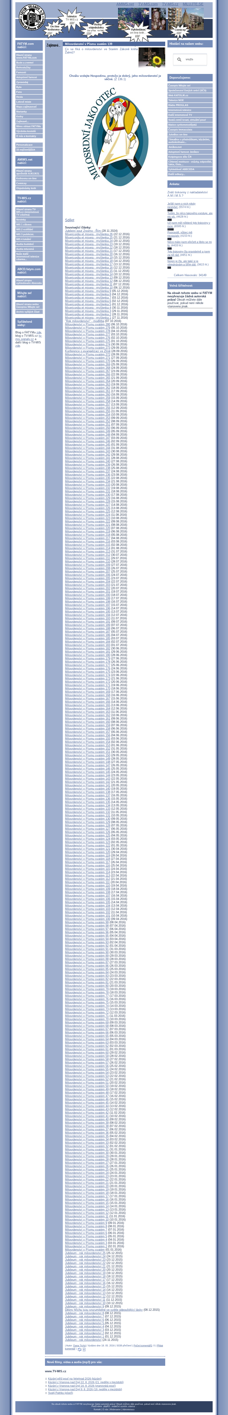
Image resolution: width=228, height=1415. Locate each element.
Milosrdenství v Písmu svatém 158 (87, 728)
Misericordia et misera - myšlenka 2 (88, 314)
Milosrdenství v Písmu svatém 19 (87, 1189)
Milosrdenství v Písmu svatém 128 (87, 825)
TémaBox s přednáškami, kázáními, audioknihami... (189, 140)
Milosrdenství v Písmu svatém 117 (87, 862)
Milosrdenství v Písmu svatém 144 (87, 775)
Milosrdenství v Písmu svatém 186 (87, 635)
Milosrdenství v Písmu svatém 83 (87, 975)
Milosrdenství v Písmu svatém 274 (87, 344)
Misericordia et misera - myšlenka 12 (89, 281)
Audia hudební (25, 244)
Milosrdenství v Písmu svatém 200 (87, 595)
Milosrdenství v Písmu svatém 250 (87, 428)
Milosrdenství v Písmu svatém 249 (87, 431)
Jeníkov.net (175, 147)
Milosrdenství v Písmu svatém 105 (87, 902)
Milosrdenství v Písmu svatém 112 (87, 879)
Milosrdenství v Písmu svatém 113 (87, 875)
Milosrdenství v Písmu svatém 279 (87, 327)
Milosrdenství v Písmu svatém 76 (87, 999)
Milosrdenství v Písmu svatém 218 (87, 534)
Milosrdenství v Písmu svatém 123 (87, 842)
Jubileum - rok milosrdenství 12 (85, 1296)
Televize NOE (176, 100)
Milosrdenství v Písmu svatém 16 (87, 1199)
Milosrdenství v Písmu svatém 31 (87, 1149)
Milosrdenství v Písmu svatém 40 (87, 1119)
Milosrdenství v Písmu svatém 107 (87, 895)
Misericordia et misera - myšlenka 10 (89, 287)
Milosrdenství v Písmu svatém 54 (87, 1072)
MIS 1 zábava (23, 224)
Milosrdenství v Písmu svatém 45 (87, 1102)
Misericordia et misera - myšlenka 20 (89, 254)
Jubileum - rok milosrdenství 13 (85, 1293)
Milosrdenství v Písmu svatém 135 (87, 802)
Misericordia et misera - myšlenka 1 (88, 317)
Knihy (19, 116)
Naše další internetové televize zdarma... (27, 257)
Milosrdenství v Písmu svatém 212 (87, 555)
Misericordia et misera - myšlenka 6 (88, 301)
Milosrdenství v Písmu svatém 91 (87, 949)
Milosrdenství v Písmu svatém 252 (87, 421)
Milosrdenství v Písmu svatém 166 (87, 701)
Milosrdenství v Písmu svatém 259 (87, 398)
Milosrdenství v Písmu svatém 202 (87, 588)
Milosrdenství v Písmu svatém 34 (87, 1139)
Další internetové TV (180, 115)
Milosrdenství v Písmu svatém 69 (87, 1022)
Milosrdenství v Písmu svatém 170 (87, 688)
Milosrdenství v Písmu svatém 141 (87, 785)
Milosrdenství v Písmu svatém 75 (87, 1002)
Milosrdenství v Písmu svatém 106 (87, 899)
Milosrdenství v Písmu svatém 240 (87, 461)
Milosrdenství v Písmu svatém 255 (87, 411)
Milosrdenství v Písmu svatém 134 (87, 805)
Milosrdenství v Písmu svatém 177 (87, 665)
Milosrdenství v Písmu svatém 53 (87, 1076)
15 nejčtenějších (25, 149)
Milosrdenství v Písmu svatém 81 (87, 982)
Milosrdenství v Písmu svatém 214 (87, 548)
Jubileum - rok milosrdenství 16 (85, 1283)
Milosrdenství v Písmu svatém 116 (87, 865)
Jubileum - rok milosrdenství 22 (85, 1263)
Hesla (19, 97)
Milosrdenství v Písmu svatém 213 (87, 551)
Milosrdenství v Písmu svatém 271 (87, 357)
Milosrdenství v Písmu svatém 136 (87, 798)
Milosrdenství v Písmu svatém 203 (87, 585)
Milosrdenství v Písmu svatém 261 (87, 391)
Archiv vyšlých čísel (27, 311)
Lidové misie (23, 101)
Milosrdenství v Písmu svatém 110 (87, 885)
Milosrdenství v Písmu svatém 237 (87, 471)
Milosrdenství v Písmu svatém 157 (87, 732)
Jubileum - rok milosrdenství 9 (84, 1306)
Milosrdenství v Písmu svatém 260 (87, 394)
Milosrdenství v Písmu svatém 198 (87, 601)
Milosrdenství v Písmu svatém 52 (87, 1079)
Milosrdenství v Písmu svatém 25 (87, 1169)
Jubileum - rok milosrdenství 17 (85, 1279)
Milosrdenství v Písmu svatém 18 (87, 1193)
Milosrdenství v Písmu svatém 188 (87, 628)
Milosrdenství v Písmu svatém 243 (87, 451)
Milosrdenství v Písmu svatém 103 (87, 909)
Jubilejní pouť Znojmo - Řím (83, 230)
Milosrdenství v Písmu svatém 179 (87, 658)
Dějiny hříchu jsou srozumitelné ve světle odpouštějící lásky (104, 1309)
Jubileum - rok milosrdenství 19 (85, 1273)
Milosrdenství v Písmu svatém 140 (87, 788)
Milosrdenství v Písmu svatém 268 (87, 367)
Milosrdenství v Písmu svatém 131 (87, 815)
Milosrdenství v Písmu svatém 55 (87, 1069)
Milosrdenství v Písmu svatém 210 (87, 561)
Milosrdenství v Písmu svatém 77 (87, 995)
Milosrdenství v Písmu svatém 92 (87, 945)
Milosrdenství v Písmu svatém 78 (87, 992)
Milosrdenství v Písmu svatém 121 (87, 848)
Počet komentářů (143, 1345)
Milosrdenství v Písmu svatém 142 (87, 782)
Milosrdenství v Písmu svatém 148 (87, 762)
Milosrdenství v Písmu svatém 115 (87, 869)
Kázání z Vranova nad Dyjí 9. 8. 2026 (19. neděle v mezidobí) (85, 1389)
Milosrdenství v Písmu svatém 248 (87, 434)
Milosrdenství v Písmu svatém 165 (87, 705)
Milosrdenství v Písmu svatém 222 (87, 521)
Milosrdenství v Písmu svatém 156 (87, 735)
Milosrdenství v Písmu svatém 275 (87, 341)
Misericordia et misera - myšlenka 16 (89, 267)
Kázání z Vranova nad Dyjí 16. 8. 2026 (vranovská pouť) (82, 1385)
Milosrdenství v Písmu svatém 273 (87, 347)
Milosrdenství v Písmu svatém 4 (86, 1239)
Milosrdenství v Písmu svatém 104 (87, 905)
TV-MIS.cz (170, 4)
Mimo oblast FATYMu (28, 126)
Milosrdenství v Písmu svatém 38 (87, 1126)
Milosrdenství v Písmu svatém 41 (87, 1116)
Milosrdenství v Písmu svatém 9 (86, 1223)
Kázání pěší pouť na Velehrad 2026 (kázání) (75, 1378)
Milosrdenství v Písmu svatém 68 (87, 1026)
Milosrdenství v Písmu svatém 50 (87, 1086)
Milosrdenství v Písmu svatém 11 (86, 1216)
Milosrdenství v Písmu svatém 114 (87, 872)
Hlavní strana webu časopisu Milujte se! (28, 305)
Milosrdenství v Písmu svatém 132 (87, 812)
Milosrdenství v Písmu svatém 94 (87, 939)
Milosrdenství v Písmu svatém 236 (87, 474)
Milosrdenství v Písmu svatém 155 (87, 738)
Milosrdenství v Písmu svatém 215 (87, 544)
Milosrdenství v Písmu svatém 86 (87, 965)
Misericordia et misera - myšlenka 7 (88, 297)
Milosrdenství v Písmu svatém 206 (87, 575)
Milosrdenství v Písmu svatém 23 (87, 1176)
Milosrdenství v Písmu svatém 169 (87, 691)
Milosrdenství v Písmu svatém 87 (87, 962)
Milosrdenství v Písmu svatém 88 (87, 959)
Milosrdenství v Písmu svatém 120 (87, 852)
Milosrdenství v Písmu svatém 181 (87, 651)
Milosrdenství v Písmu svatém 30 (87, 1152)
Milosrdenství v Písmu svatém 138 (87, 792)
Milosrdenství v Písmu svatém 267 (87, 371)
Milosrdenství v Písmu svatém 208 (87, 568)
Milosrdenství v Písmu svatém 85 (87, 969)
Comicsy (21, 183)
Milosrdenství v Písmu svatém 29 (87, 1156)
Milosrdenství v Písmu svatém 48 (87, 1092)
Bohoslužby (23, 67)
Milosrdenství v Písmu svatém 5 (86, 1236)
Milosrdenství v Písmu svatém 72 (87, 1012)
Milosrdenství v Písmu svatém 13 (87, 1209)
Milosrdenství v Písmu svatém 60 (87, 1052)
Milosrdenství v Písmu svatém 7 (86, 1229)
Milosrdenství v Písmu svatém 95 (87, 935)
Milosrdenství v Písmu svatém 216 (87, 541)
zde (39, 332)
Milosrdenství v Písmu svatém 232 (87, 488)
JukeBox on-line (177, 134)
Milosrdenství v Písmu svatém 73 (87, 1009)
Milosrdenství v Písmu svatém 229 (87, 498)
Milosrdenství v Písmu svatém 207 (87, 571)
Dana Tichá (79, 1345)
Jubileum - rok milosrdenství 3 (84, 1329)
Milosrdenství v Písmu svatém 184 (87, 641)
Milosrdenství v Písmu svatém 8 (86, 1226)
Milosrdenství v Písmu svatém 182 (87, 648)
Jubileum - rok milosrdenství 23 (85, 1259)
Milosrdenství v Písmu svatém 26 (87, 1166)
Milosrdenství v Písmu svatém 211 (87, 558)
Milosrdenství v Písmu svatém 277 (87, 334)
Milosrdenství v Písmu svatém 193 (87, 618)
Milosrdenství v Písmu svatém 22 (87, 1179)
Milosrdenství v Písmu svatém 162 (87, 715)
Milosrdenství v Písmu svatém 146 (87, 768)
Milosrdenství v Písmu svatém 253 (87, 418)
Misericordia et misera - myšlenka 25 (89, 237)
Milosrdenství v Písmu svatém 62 (87, 1046)
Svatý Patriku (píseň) (60, 1393)
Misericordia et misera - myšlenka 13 (89, 277)
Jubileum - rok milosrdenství (83, 1340)
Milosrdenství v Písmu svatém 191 (87, 621)
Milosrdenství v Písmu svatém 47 (87, 1096)
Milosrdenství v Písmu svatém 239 (87, 464)
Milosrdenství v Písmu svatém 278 (87, 331)
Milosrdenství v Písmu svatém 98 (87, 925)
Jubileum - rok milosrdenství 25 (85, 1253)
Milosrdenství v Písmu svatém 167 (87, 698)
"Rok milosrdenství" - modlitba (84, 321)
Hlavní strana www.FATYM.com (26, 56)
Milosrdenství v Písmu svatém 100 (87, 919)
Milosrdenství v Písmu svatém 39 (87, 1122)
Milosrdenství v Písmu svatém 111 (87, 882)
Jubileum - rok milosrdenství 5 (85, 1323)
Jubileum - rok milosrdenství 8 (84, 1313)
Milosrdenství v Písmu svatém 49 (87, 1089)
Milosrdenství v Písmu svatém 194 (87, 615)
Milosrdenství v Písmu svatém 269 (87, 364)
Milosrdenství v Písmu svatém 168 (87, 695)
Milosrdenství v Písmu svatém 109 (87, 889)
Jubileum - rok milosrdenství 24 (85, 1256)
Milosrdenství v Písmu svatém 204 (87, 581)
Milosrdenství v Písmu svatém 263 (87, 384)
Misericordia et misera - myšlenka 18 (89, 261)
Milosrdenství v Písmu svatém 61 (87, 1049)
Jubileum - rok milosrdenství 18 (85, 1276)
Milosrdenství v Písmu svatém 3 (86, 1243)
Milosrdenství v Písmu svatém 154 (87, 742)
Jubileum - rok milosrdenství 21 (85, 1266)
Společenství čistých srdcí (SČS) (187, 90)
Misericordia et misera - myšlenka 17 (89, 264)
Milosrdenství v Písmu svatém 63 (87, 1042)
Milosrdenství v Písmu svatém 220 (87, 528)
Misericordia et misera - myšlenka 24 (89, 241)
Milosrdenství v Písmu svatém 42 (87, 1112)
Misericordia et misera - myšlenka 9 (88, 291)
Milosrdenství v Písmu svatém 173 (87, 678)
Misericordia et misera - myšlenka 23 (89, 244)
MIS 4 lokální (23, 239)
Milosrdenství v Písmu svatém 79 (87, 989)
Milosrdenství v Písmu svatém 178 (87, 661)
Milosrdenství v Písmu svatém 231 (87, 491)
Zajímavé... (22, 121)
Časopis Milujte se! (179, 85)
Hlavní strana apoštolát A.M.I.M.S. (27, 172)
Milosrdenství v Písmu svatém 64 (87, 1039)
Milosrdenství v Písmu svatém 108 (87, 892)
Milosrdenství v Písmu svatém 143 (87, 778)
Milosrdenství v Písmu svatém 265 (87, 377)
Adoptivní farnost (26, 77)
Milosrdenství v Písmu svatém (85, 1249)
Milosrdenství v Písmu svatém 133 (87, 808)
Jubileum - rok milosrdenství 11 (85, 1299)
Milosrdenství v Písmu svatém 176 (87, 668)
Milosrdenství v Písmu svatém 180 (87, 655)
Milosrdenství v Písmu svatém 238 (87, 468)
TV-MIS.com (148, 4)
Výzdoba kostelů (26, 131)
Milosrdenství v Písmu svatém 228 (87, 501)
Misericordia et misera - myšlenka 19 (89, 257)
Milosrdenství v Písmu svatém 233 (87, 484)
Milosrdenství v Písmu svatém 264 (87, 381)
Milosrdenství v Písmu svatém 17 (87, 1196)
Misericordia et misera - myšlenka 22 (89, 247)
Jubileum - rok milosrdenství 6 (84, 1319)
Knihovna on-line (26, 178)
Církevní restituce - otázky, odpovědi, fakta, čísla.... (190, 163)
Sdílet (69, 220)
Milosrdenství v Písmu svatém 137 (87, 795)
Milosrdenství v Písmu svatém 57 (87, 1062)
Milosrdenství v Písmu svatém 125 (87, 835)
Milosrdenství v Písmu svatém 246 (87, 441)
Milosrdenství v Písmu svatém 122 (87, 845)
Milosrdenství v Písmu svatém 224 (87, 514)
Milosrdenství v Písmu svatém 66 (87, 1032)
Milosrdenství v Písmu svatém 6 (86, 1233)
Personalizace (24, 144)
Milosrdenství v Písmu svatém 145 (87, 772)
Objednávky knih (26, 188)
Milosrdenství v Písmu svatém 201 (87, 591)
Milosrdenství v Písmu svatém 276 (87, 337)
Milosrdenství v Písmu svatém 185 (87, 638)
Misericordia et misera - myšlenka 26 (89, 234)
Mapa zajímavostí (26, 106)
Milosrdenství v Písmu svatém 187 (87, 631)
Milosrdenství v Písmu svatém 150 (87, 755)
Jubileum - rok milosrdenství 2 (84, 1333)
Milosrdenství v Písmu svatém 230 (87, 494)
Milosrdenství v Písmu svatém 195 (87, 611)
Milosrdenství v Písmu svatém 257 (87, 404)
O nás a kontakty (26, 136)
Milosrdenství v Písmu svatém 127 (87, 828)
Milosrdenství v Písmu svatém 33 (87, 1142)
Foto (19, 92)
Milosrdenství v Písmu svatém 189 (87, 625)
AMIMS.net (125, 4)
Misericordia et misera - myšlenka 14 (89, 274)
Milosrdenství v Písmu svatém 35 (87, 1136)
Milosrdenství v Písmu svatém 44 (87, 1106)
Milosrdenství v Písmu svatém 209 (87, 565)
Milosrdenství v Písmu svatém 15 (87, 1203)
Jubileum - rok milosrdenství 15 (85, 1286)
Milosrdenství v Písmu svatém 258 (87, 401)
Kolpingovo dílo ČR (179, 156)
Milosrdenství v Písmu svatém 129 (87, 822)
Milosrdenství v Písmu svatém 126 (87, 832)
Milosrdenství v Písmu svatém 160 (87, 722)
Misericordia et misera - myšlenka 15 (89, 271)
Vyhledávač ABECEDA (181, 169)
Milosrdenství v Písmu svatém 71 (87, 1015)
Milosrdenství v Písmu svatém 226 (87, 508)
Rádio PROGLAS (178, 105)
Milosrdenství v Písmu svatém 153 (87, 745)
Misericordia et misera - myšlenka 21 (89, 251)
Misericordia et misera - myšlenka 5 (88, 304)
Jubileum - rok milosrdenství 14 (85, 1289)
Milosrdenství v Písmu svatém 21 (87, 1183)
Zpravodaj (22, 82)
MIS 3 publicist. (25, 234)
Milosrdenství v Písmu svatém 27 (87, 1162)
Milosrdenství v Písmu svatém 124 (87, 838)
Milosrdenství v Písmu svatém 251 (87, 424)
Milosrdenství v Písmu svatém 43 (87, 1109)
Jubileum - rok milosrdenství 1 (84, 1336)
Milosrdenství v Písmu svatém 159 (87, 725)
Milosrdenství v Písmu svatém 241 (87, 458)
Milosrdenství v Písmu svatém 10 (87, 1219)
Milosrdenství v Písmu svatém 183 (87, 645)
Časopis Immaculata (180, 129)
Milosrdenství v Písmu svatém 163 (87, 712)
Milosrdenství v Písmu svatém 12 (87, 1213)
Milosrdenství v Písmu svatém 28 (87, 1159)
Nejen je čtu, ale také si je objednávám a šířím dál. (182, 263)
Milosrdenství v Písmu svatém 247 (87, 438)
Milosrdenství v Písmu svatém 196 (87, 608)
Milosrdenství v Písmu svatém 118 (87, 858)
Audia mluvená (25, 249)
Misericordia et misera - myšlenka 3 (88, 311)
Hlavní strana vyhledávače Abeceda (29, 281)
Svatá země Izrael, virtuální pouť (187, 119)
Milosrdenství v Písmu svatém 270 (87, 361)
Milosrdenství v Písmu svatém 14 (87, 1206)
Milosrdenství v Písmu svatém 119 (87, 855)
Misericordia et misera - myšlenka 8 (88, 294)
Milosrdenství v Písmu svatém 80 (87, 985)
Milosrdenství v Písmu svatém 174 (87, 675)
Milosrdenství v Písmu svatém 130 (87, 818)
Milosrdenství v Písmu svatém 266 (87, 374)
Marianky (21, 111)
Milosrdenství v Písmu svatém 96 (87, 932)
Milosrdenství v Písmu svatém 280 (87, 324)
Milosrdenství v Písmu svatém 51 (87, 1082)
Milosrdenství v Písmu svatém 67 (87, 1029)
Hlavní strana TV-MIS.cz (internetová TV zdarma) (27, 212)
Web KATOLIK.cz (178, 95)
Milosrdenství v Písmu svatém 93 (87, 942)
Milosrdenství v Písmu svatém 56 (87, 1066)
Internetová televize (179, 110)
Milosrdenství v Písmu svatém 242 (87, 454)
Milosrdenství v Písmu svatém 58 (87, 1059)
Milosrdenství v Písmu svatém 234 (87, 481)
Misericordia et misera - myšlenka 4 (88, 307)
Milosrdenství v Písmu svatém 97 (87, 929)
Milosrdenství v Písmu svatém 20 (87, 1186)
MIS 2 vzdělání (24, 229)
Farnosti (21, 72)
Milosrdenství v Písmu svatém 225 (87, 511)
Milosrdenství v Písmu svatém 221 (87, 524)
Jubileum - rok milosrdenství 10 (85, 1303)
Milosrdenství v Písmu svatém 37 (87, 1129)
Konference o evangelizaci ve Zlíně (87, 351)
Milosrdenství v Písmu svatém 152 (87, 748)
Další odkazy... (176, 174)
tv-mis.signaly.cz (28, 337)
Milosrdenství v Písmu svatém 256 (87, 408)
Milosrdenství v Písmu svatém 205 (87, 578)
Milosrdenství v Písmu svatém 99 (87, 922)
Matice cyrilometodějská (182, 124)
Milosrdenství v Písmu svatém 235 (87, 478)
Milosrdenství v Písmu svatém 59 (87, 1056)
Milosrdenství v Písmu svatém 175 (87, 671)
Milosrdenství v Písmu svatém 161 (87, 718)
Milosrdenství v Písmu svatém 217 (87, 538)
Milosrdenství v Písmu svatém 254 (87, 414)
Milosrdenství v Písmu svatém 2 (86, 1246)
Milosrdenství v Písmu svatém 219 (87, 531)
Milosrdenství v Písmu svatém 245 (87, 444)
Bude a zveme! (25, 62)
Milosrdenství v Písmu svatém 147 (87, 765)
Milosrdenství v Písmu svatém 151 (87, 752)
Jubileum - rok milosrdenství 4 (84, 1326)
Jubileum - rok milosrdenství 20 (85, 1269)
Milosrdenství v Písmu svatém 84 (87, 972)
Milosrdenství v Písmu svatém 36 (87, 1132)
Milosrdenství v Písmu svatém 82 (87, 979)
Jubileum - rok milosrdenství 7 (84, 1316)
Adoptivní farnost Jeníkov (183, 152)
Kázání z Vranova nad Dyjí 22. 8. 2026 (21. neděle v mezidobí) (86, 1382)
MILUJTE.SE (193, 4)
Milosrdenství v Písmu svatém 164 (87, 708)
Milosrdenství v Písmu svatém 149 (87, 758)
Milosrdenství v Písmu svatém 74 (87, 1005)
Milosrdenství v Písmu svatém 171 (87, 685)
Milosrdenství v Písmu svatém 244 (87, 448)
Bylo (19, 87)
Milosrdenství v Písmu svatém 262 (87, 387)
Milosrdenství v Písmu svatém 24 (87, 1172)
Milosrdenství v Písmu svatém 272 (87, 354)
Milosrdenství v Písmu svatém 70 (87, 1019)
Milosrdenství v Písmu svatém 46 (87, 1099)
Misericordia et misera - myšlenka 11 (88, 284)
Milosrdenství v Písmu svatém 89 (87, 955)
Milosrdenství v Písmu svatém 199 (87, 598)
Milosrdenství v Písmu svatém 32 (87, 1146)
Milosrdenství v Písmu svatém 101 (87, 915)
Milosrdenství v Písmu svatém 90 (87, 952)
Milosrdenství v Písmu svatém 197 (87, 605)
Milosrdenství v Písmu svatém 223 (87, 518)
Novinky (21, 219)
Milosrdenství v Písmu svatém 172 (87, 681)
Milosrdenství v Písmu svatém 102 (87, 912)
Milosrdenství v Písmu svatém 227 (87, 504)
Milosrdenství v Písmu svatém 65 (87, 1036)
